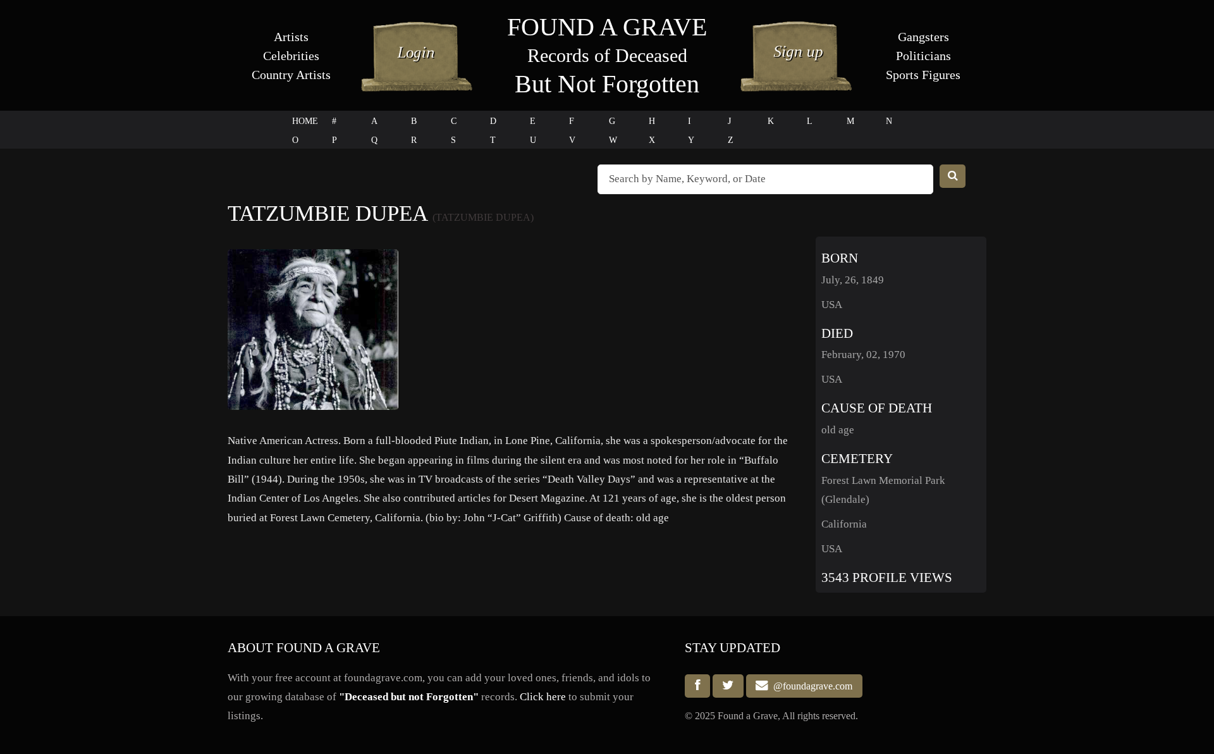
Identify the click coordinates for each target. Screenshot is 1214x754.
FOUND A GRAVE (607, 27)
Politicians (923, 56)
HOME (305, 121)
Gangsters (923, 37)
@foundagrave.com (810, 686)
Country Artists (291, 75)
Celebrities (291, 56)
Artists (291, 37)
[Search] (953, 176)
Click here (543, 697)
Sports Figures (923, 75)
